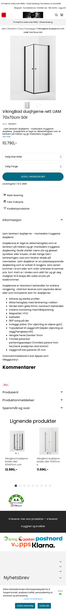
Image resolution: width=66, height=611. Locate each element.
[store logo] (33, 15)
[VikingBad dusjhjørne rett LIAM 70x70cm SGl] (33, 68)
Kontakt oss (42, 8)
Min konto (53, 8)
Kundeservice (29, 8)
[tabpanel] (17, 456)
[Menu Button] (4, 15)
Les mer (6, 136)
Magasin (18, 8)
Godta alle (44, 605)
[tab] (16, 486)
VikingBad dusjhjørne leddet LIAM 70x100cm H (48, 461)
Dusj (21, 28)
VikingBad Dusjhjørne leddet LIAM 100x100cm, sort (16, 461)
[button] (16, 500)
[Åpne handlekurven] (61, 15)
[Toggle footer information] (61, 561)
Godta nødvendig (25, 605)
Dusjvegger (30, 28)
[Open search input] (56, 15)
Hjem (4, 28)
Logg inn (62, 8)
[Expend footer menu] (61, 566)
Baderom (13, 28)
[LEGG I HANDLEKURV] (33, 177)
